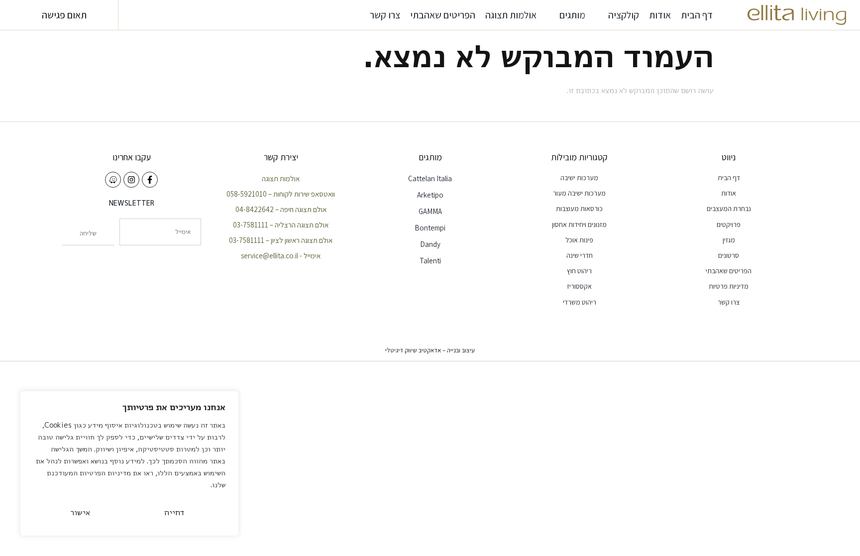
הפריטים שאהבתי (442, 14)
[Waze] (113, 180)
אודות (660, 14)
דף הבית (697, 14)
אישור (80, 512)
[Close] (228, 399)
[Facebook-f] (150, 180)
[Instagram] (131, 180)
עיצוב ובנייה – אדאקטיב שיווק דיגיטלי (430, 350)
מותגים (572, 14)
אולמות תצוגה (511, 14)
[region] (129, 463)
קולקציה (623, 14)
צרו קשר (385, 14)
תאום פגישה (64, 14)
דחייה (174, 512)
